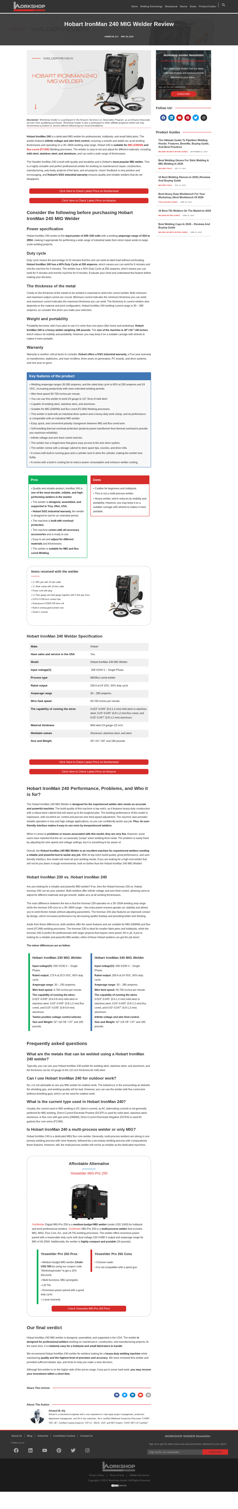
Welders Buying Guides (169, 215)
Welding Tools (165, 168)
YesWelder (38, 1224)
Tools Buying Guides (168, 202)
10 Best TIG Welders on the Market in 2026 (184, 210)
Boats (193, 6)
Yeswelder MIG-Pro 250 (89, 1173)
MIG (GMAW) (135, 145)
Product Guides (207, 6)
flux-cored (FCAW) (38, 149)
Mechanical (171, 6)
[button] (223, 4)
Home (134, 6)
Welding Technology (151, 6)
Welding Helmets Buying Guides (173, 152)
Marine (183, 6)
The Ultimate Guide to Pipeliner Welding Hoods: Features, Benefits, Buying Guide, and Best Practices (183, 143)
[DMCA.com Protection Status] (119, 1485)
